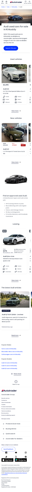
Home (3, 7)
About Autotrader (6, 402)
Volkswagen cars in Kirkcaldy (11, 354)
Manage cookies (5, 418)
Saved (25, 3)
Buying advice (11, 429)
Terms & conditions (6, 411)
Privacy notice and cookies (8, 408)
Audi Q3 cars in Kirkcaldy (9, 368)
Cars (8, 7)
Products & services (13, 424)
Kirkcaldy (14, 7)
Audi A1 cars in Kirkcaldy (9, 365)
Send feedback (8, 449)
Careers (3, 404)
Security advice (5, 398)
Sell (6, 3)
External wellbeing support (8, 415)
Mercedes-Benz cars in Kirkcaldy (12, 351)
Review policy (5, 413)
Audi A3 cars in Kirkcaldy (9, 363)
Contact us (4, 400)
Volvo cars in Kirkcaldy (8, 349)
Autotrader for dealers (14, 439)
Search (29, 3)
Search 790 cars (11, 48)
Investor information (6, 406)
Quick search (10, 434)
